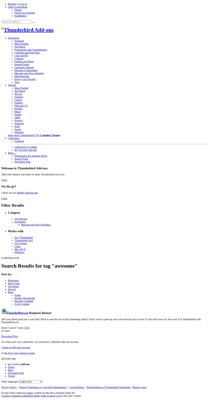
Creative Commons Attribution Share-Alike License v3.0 (31, 395)
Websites (19, 132)
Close (4, 180)
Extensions (13, 38)
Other (17, 117)
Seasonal (19, 123)
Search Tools (21, 158)
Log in (23, 4)
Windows (19, 252)
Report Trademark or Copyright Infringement (43, 387)
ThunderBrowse (17, 313)
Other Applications (17, 7)
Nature (17, 114)
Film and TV (21, 105)
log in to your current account (19, 353)
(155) (27, 327)
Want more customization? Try (34, 135)
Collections (14, 138)
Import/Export (21, 64)
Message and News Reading (29, 73)
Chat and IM (21, 55)
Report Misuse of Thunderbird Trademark (109, 387)
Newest (18, 94)
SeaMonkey (20, 15)
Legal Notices (76, 387)
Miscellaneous (21, 76)
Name (17, 295)
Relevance (13, 280)
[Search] (33, 22)
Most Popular (21, 43)
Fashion (18, 102)
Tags (16, 82)
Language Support (24, 67)
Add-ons (43, 30)
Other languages (9, 381)
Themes (12, 85)
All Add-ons (20, 218)
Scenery (18, 120)
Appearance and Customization (30, 49)
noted (30, 392)
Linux (17, 246)
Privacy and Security (25, 79)
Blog (10, 370)
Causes (18, 99)
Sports (17, 129)
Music (17, 111)
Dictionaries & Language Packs (30, 156)
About (11, 367)
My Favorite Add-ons (25, 150)
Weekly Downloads (24, 298)
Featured (19, 40)
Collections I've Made (25, 147)
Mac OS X (20, 249)
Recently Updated (23, 301)
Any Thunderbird (23, 237)
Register (12, 4)
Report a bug (139, 387)
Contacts (18, 58)
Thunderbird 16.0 (23, 240)
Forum (11, 376)
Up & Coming (21, 304)
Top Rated (19, 46)
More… (12, 153)
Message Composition (25, 70)
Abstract (18, 97)
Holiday (18, 108)
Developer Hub (22, 161)
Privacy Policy (9, 387)
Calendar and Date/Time (27, 52)
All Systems (20, 243)
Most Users (14, 283)
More (10, 292)
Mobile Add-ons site (27, 192)
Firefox (18, 10)
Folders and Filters (24, 61)
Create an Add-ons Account (15, 347)
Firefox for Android (24, 12)
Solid (17, 126)
